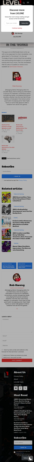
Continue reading (17, 28)
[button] (30, 458)
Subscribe (24, 23)
